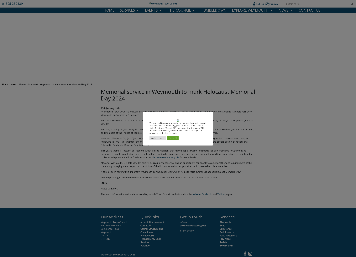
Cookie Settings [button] (157, 138)
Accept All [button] (173, 138)
